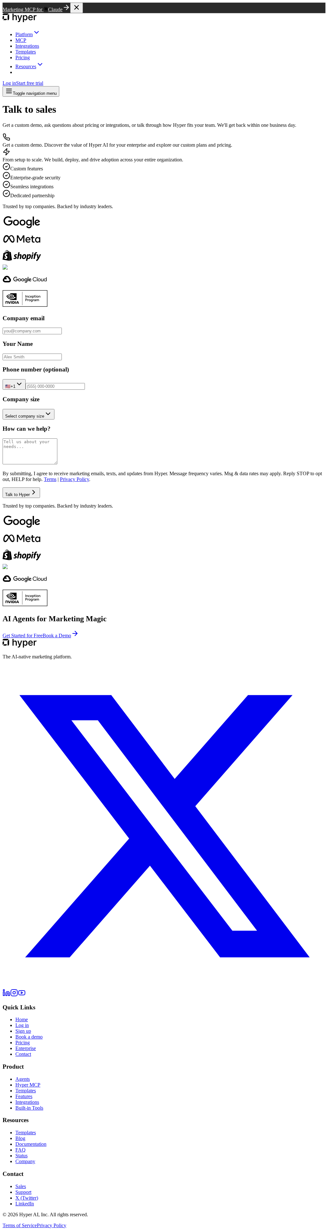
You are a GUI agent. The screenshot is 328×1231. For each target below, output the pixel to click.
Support (23, 1192)
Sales (20, 1186)
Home (21, 1019)
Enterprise (25, 1048)
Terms (50, 479)
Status (21, 1155)
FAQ (20, 1150)
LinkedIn (24, 1203)
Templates (25, 51)
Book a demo (29, 1036)
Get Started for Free (23, 635)
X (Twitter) (26, 1198)
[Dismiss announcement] (76, 8)
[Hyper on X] (164, 986)
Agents (22, 1079)
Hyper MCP (27, 1085)
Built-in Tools (29, 1108)
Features (23, 1096)
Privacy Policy (74, 479)
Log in (9, 83)
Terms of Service (20, 1225)
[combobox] (14, 384)
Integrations (27, 46)
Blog (20, 1138)
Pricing (22, 57)
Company (25, 1161)
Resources (25, 66)
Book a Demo (57, 635)
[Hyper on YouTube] (22, 995)
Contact (23, 1054)
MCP (20, 40)
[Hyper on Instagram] (14, 995)
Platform (24, 34)
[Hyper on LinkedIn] (6, 995)
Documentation (30, 1144)
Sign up (23, 1031)
